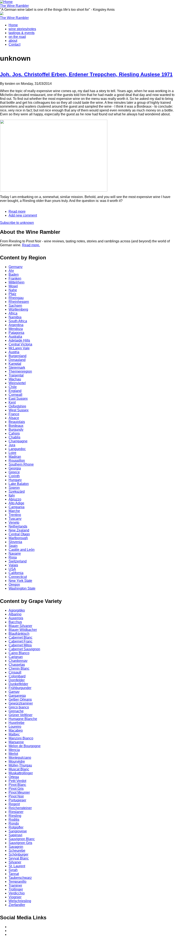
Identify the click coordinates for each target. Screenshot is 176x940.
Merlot (13, 754)
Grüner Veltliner (20, 715)
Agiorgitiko (17, 610)
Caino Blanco (19, 653)
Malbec (14, 734)
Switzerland (18, 561)
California (16, 573)
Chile (13, 387)
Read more (17, 211)
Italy (12, 495)
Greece (14, 472)
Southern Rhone (21, 464)
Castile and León (22, 549)
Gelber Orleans (20, 699)
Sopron (14, 487)
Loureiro (15, 726)
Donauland (17, 360)
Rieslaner (16, 812)
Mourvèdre (17, 761)
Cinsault (15, 672)
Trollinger (16, 889)
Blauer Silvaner (20, 626)
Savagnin (16, 847)
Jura (12, 445)
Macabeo (16, 730)
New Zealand (19, 530)
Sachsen (15, 305)
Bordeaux (16, 425)
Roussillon (17, 460)
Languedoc (17, 449)
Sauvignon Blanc (22, 839)
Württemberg (18, 309)
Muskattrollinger (21, 773)
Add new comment (23, 215)
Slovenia (15, 542)
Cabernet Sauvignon (24, 649)
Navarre (15, 553)
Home (13, 25)
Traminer (15, 885)
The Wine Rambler (14, 6)
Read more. (31, 245)
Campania (16, 507)
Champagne (18, 441)
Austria (14, 352)
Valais (13, 565)
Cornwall (15, 394)
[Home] (6, 2)
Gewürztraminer (21, 703)
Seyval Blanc (19, 858)
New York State (20, 580)
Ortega (14, 777)
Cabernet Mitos (20, 645)
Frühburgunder (20, 688)
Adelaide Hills (19, 340)
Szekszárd (17, 491)
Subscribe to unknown (17, 223)
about (13, 40)
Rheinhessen (19, 302)
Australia (15, 336)
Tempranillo (17, 881)
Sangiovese (18, 831)
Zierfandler (17, 905)
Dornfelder (17, 680)
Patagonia (16, 332)
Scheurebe (17, 850)
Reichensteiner (20, 808)
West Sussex (19, 410)
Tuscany (15, 518)
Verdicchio (17, 893)
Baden (14, 274)
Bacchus (15, 622)
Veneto (14, 522)
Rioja (13, 557)
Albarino (15, 614)
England (15, 391)
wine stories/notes (22, 29)
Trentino (15, 515)
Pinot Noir (16, 796)
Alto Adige (16, 503)
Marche (14, 511)
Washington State (22, 588)
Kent (12, 402)
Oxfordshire (17, 406)
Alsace (14, 418)
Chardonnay (18, 661)
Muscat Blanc (19, 769)
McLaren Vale (19, 348)
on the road (17, 37)
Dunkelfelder (18, 684)
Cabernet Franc (20, 641)
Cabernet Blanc (20, 637)
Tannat (14, 874)
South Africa (18, 321)
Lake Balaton (19, 484)
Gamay (14, 692)
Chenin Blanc (19, 668)
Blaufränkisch (19, 633)
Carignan (16, 657)
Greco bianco (19, 707)
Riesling (15, 816)
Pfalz (12, 294)
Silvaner (15, 862)
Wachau (15, 379)
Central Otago (19, 534)
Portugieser (17, 800)
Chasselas (17, 664)
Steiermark (17, 367)
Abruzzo (15, 499)
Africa (13, 313)
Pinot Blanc (17, 785)
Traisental (16, 375)
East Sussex (18, 398)
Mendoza (16, 329)
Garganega (17, 695)
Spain (13, 546)
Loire (12, 453)
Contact (14, 44)
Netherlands (18, 526)
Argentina (16, 325)
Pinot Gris (16, 788)
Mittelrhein (16, 282)
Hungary (15, 480)
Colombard (17, 676)
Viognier (15, 897)
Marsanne (16, 742)
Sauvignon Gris (20, 843)
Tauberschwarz (20, 878)
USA (12, 569)
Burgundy (16, 429)
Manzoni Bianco (21, 738)
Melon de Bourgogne (25, 746)
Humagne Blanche (23, 719)
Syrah (13, 870)
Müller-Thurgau (20, 765)
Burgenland (17, 356)
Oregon (14, 584)
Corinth (14, 476)
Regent (14, 804)
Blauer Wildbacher (23, 630)
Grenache (16, 711)
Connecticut (18, 577)
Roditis (14, 819)
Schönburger (18, 854)
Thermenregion (20, 371)
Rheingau (16, 298)
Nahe (13, 290)
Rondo (14, 823)
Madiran (15, 456)
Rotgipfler (16, 827)
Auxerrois (16, 618)
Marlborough (18, 538)
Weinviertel (17, 383)
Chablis (14, 437)
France (14, 414)
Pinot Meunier (19, 792)
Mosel (13, 286)
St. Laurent (17, 866)
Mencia (14, 750)
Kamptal (15, 363)
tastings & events (22, 33)
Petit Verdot (17, 781)
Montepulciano (20, 757)
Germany (16, 267)
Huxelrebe (16, 723)
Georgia (15, 468)
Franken (15, 278)
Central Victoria (20, 344)
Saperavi (15, 835)
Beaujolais (17, 422)
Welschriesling (20, 901)
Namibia (15, 317)
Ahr (11, 271)
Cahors (14, 433)
